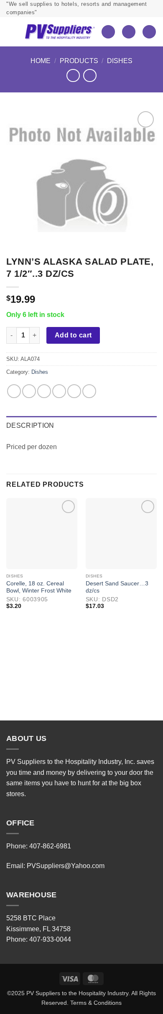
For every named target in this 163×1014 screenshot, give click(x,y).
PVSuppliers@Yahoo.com (65, 865)
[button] (12, 31)
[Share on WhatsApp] (14, 391)
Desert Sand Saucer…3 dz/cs (117, 587)
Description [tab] (30, 425)
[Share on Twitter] (44, 391)
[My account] (128, 32)
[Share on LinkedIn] (89, 391)
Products (79, 60)
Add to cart (73, 335)
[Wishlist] (108, 32)
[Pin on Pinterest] (74, 391)
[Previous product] (89, 75)
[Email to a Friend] (59, 391)
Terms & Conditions (96, 1002)
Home (41, 60)
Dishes (119, 60)
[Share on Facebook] (29, 391)
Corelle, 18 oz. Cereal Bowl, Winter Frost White (38, 587)
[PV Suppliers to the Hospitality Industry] (59, 31)
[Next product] (72, 75)
